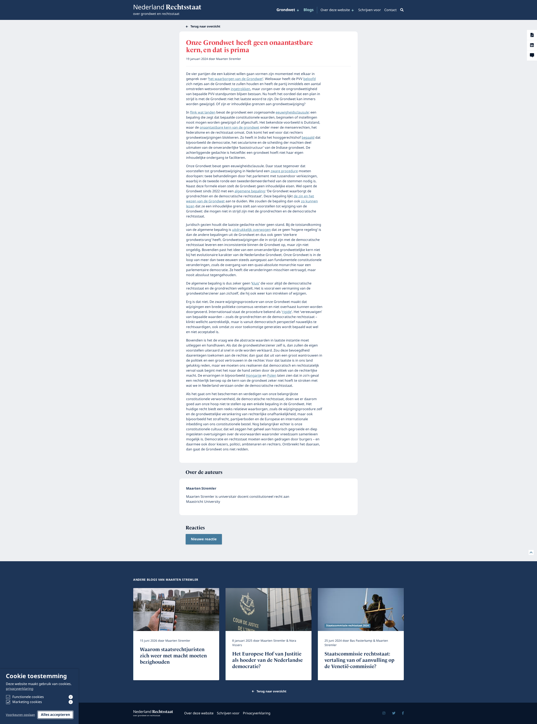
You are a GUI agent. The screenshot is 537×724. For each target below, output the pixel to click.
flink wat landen (202, 112)
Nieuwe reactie (204, 539)
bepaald (308, 137)
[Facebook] (403, 713)
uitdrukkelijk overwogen (251, 230)
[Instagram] (383, 713)
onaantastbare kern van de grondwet (229, 127)
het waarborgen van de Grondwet (236, 79)
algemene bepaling (250, 191)
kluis (255, 283)
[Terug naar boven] (531, 552)
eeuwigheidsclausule (292, 112)
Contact (390, 10)
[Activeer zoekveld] (401, 10)
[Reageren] (532, 55)
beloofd (309, 79)
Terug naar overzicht (205, 26)
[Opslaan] (532, 35)
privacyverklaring (19, 689)
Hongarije (254, 375)
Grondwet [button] (285, 10)
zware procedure (284, 171)
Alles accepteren (55, 715)
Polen (271, 375)
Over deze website (199, 713)
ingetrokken (240, 89)
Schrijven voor (369, 10)
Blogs (309, 10)
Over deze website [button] (335, 10)
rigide (286, 312)
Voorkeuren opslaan (20, 715)
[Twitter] (393, 713)
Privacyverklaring (256, 713)
